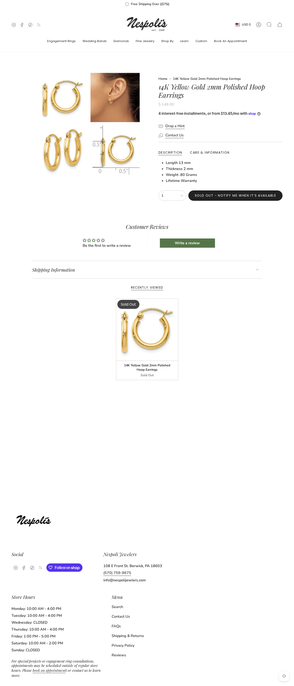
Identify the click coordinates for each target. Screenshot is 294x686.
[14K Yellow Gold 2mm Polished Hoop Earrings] (147, 330)
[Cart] (279, 25)
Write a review (187, 243)
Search (117, 606)
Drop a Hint (175, 126)
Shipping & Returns (128, 635)
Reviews (119, 655)
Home (162, 79)
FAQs (116, 626)
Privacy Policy (123, 645)
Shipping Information (53, 270)
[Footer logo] (35, 519)
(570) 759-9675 (117, 572)
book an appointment (49, 670)
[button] (61, 41)
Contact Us (121, 616)
